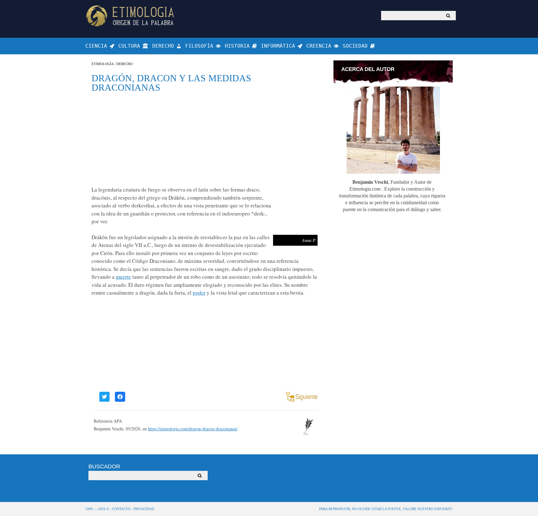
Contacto (121, 509)
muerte (123, 276)
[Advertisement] (204, 139)
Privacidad (144, 509)
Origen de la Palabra (131, 15)
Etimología (103, 64)
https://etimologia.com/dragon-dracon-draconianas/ (193, 429)
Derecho (124, 64)
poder (199, 292)
